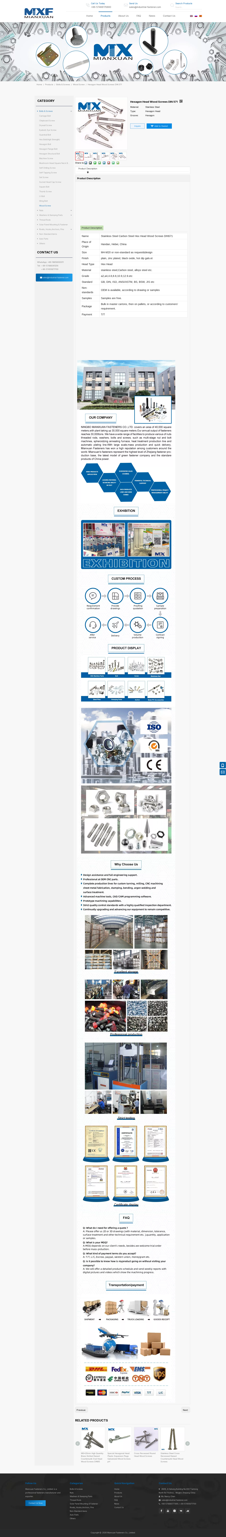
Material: (134, 107)
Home (116, 1489)
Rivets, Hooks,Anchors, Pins (51, 229)
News (116, 1504)
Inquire (137, 126)
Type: (133, 111)
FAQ (116, 1500)
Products (118, 1493)
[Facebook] (161, 1510)
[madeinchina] (187, 1510)
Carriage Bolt (45, 116)
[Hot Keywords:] (200, 7)
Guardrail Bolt (45, 135)
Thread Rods (45, 220)
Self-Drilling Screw (47, 168)
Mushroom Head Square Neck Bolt (54, 163)
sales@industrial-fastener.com (145, 7)
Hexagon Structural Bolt (49, 153)
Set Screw (43, 177)
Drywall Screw (45, 125)
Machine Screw (46, 158)
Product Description (87, 168)
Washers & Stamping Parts (51, 215)
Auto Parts (43, 239)
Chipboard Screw (47, 120)
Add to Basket (161, 126)
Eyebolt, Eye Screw (47, 130)
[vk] (181, 1510)
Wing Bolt (43, 201)
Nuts (41, 210)
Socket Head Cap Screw (50, 182)
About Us (118, 1496)
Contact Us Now (36, 1503)
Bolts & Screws (46, 111)
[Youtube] (168, 1510)
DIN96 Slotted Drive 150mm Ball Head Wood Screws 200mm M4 (171, 1456)
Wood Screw (45, 205)
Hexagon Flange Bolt (48, 149)
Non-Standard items (48, 234)
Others (42, 243)
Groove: (134, 115)
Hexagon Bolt (45, 144)
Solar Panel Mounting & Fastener (53, 224)
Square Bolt (44, 187)
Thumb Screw (45, 191)
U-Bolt (42, 196)
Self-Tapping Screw (48, 172)
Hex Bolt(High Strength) (49, 139)
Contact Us (119, 1507)
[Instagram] (174, 1510)
